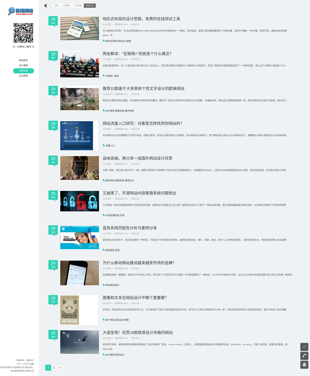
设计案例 (23, 65)
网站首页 (23, 60)
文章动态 (23, 70)
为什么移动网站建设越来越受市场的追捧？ (139, 263)
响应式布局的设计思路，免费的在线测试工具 (141, 19)
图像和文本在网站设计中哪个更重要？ (136, 297)
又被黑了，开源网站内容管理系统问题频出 (139, 193)
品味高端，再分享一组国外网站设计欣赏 (137, 158)
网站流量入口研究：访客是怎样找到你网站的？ (143, 123)
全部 (56, 6)
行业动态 (78, 6)
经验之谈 (90, 6)
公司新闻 (66, 6)
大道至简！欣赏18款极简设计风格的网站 (138, 332)
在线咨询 (297, 364)
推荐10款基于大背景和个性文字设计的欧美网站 (143, 88)
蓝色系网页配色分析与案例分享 (130, 228)
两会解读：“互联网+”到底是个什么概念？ (138, 53)
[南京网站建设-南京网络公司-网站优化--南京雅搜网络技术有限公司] (21, 11)
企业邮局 (23, 75)
